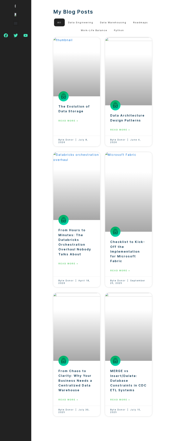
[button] (16, 23)
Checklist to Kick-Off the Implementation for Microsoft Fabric (127, 251)
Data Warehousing (113, 22)
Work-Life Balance (94, 30)
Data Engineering (80, 22)
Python (119, 30)
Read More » (68, 121)
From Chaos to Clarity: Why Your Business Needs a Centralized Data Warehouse (75, 380)
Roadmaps (140, 22)
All (59, 22)
